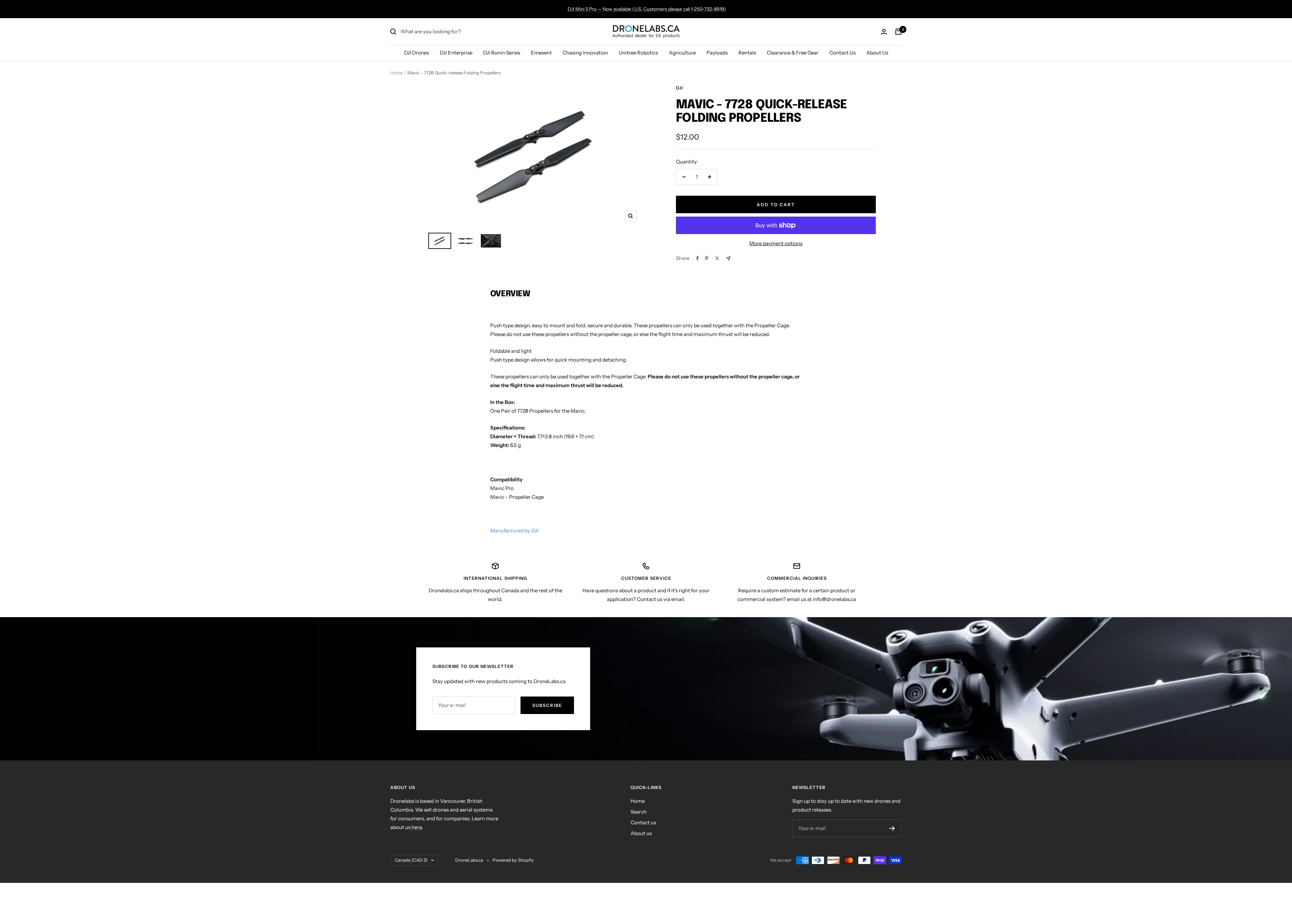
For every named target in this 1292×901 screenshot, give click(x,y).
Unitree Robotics (638, 52)
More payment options (775, 243)
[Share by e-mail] (728, 258)
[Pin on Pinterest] (706, 258)
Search (639, 812)
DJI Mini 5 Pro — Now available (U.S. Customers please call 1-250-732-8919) (647, 9)
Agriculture (682, 52)
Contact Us (842, 52)
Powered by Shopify (513, 860)
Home (396, 72)
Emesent (541, 52)
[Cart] (898, 32)
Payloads (717, 52)
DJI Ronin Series (501, 52)
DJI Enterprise (456, 52)
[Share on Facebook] (697, 258)
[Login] (884, 32)
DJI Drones (416, 52)
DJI (679, 87)
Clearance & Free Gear (793, 52)
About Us (877, 52)
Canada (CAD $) (411, 860)
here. (416, 827)
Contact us (643, 822)
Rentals (747, 52)
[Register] (892, 828)
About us (641, 833)
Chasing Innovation (585, 52)
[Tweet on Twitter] (717, 258)
